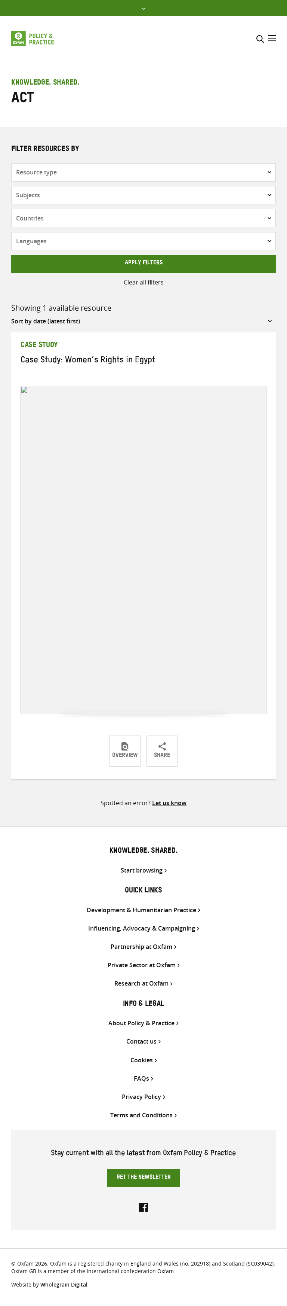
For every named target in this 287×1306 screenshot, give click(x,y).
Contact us (141, 1041)
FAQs (141, 1078)
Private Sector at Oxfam (142, 965)
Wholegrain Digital (63, 1284)
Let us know (169, 803)
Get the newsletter (144, 1177)
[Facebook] (143, 1206)
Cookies (141, 1060)
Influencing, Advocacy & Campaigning (141, 928)
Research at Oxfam (141, 983)
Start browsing (142, 870)
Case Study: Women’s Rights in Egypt (88, 361)
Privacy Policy (141, 1096)
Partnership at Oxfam (141, 946)
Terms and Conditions (141, 1115)
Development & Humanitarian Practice (141, 910)
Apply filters (144, 263)
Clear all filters (144, 282)
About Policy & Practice (141, 1023)
